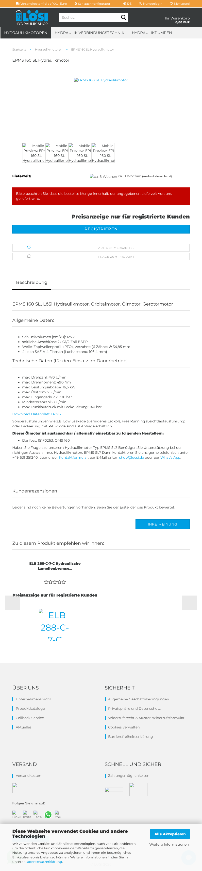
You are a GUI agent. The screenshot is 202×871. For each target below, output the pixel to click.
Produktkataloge (30, 708)
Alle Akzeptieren (170, 834)
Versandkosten (28, 775)
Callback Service (30, 718)
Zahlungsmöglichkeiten (128, 775)
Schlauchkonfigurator (93, 3)
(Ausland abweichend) (157, 176)
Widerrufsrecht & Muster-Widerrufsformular (146, 718)
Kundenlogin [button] (152, 3)
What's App (170, 457)
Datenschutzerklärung (43, 862)
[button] (127, 3)
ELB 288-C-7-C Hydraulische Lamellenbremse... (55, 566)
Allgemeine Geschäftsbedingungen (138, 699)
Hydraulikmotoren (25, 32)
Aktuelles (24, 727)
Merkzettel (181, 3)
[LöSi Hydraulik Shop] (31, 17)
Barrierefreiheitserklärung (130, 736)
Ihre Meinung (162, 524)
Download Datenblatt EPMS (36, 414)
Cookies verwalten (124, 727)
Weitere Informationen (169, 844)
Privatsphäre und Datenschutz (134, 708)
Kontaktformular (73, 457)
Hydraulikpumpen (152, 32)
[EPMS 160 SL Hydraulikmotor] (101, 104)
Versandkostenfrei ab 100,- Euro (43, 3)
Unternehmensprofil (33, 699)
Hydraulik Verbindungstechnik (89, 32)
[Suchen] (123, 17)
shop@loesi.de (131, 457)
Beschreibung (31, 282)
